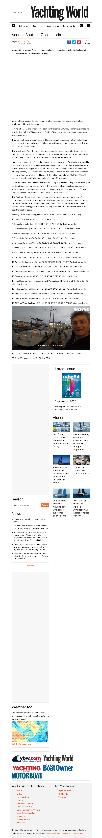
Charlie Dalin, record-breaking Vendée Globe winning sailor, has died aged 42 (31, 527)
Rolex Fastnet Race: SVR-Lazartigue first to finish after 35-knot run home (61, 475)
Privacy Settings (77, 833)
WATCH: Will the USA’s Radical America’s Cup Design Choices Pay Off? (81, 508)
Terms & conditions (53, 833)
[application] (51, 328)
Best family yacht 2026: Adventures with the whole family (60, 440)
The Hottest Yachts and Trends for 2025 (81, 470)
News (16, 513)
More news (31, 565)
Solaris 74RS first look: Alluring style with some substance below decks (60, 508)
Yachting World (24, 41)
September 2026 (65, 401)
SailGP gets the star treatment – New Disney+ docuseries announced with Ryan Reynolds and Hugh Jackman (31, 547)
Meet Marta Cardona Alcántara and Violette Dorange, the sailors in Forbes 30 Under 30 (31, 556)
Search (45, 505)
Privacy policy (65, 833)
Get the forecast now (21, 744)
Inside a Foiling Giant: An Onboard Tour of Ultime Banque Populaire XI (81, 442)
